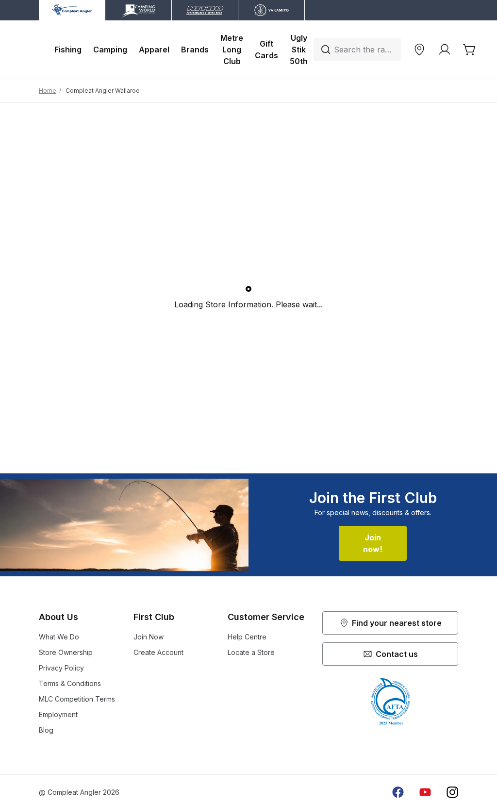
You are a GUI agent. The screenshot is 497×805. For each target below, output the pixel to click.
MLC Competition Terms (77, 699)
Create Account (158, 652)
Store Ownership (66, 652)
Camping (110, 49)
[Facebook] (398, 792)
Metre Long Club (231, 49)
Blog (46, 730)
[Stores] (419, 49)
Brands (195, 49)
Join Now (148, 637)
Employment (58, 714)
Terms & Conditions (70, 683)
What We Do (59, 637)
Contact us (397, 654)
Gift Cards (266, 49)
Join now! (372, 543)
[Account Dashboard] (444, 49)
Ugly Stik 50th (299, 49)
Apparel (154, 49)
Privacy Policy (61, 668)
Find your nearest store (397, 623)
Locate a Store (251, 652)
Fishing (68, 49)
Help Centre (247, 637)
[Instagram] (452, 792)
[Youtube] (425, 792)
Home (47, 90)
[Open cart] (470, 49)
